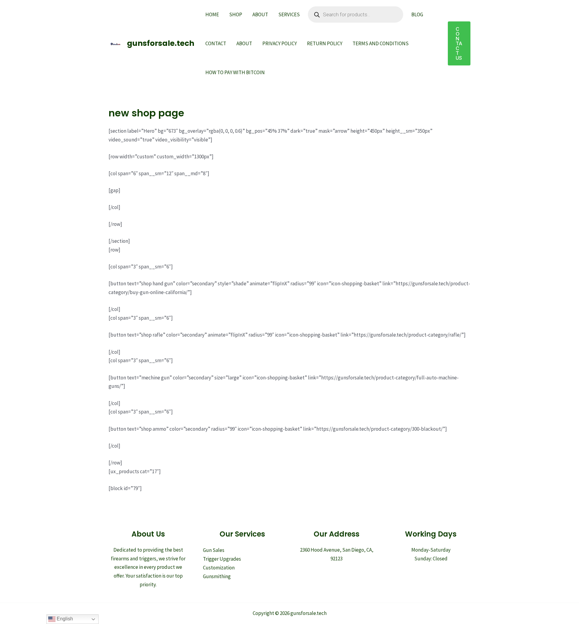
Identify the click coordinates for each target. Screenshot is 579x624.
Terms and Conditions (381, 43)
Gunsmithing (217, 576)
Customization (219, 567)
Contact (215, 43)
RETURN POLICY (324, 43)
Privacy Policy (279, 43)
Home (212, 14)
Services (289, 14)
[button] (459, 43)
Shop (235, 14)
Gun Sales (213, 550)
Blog (417, 14)
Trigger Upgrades (222, 559)
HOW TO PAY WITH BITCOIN (235, 72)
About (260, 14)
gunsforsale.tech (160, 43)
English (64, 618)
